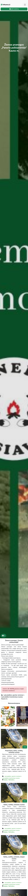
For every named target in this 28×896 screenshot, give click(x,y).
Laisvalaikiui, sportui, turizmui (13, 776)
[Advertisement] (14, 28)
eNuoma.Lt (6, 4)
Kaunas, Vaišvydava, (8, 779)
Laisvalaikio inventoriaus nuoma (11, 778)
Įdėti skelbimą (15, 9)
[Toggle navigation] (25, 4)
